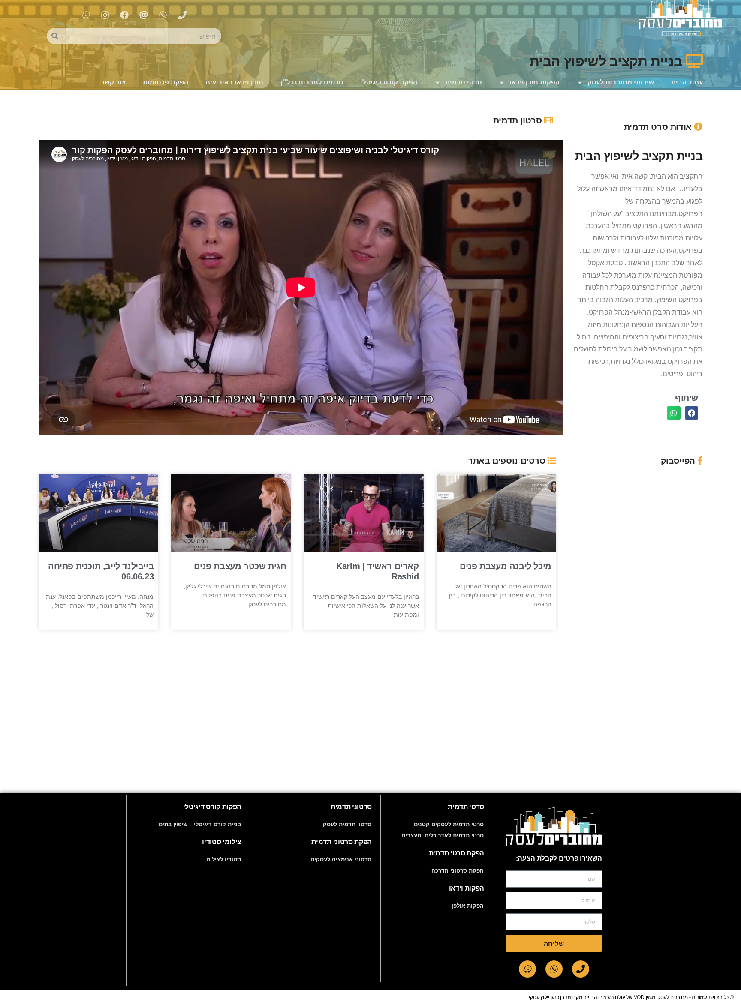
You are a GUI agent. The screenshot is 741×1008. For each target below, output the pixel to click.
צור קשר (113, 82)
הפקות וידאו (466, 888)
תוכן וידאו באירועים (234, 82)
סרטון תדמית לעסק (347, 824)
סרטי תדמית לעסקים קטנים (449, 824)
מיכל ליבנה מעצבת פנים (505, 566)
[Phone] (580, 969)
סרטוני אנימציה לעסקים (340, 859)
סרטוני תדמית (351, 806)
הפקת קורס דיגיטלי (388, 82)
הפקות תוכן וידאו (534, 82)
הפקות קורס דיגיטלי (212, 806)
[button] (692, 413)
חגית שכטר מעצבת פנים (240, 566)
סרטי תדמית (463, 82)
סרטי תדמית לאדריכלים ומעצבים (442, 835)
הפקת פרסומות (165, 82)
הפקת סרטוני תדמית (341, 842)
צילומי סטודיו (221, 842)
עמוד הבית (687, 82)
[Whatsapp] (554, 969)
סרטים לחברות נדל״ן (311, 82)
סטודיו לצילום (223, 859)
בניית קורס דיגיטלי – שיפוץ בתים (200, 824)
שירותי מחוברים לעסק (620, 82)
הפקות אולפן (468, 906)
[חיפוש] (55, 36)
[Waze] (527, 969)
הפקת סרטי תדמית (456, 853)
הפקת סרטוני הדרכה (457, 870)
